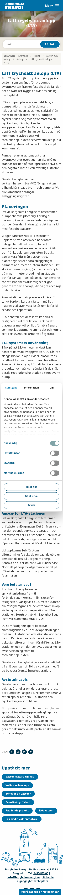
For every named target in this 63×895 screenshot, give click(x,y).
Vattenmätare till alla (19, 777)
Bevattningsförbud (17, 802)
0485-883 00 (40, 873)
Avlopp (20, 59)
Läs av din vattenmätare (21, 819)
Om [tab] (52, 387)
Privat (37, 56)
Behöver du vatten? (18, 794)
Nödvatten (46, 810)
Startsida (23, 56)
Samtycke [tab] (11, 387)
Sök (52, 44)
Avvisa (32, 505)
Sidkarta (48, 877)
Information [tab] (31, 387)
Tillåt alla (31, 486)
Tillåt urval (31, 496)
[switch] (54, 453)
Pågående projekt (17, 810)
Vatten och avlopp (17, 785)
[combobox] (31, 44)
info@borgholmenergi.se (23, 877)
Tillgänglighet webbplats (31, 881)
